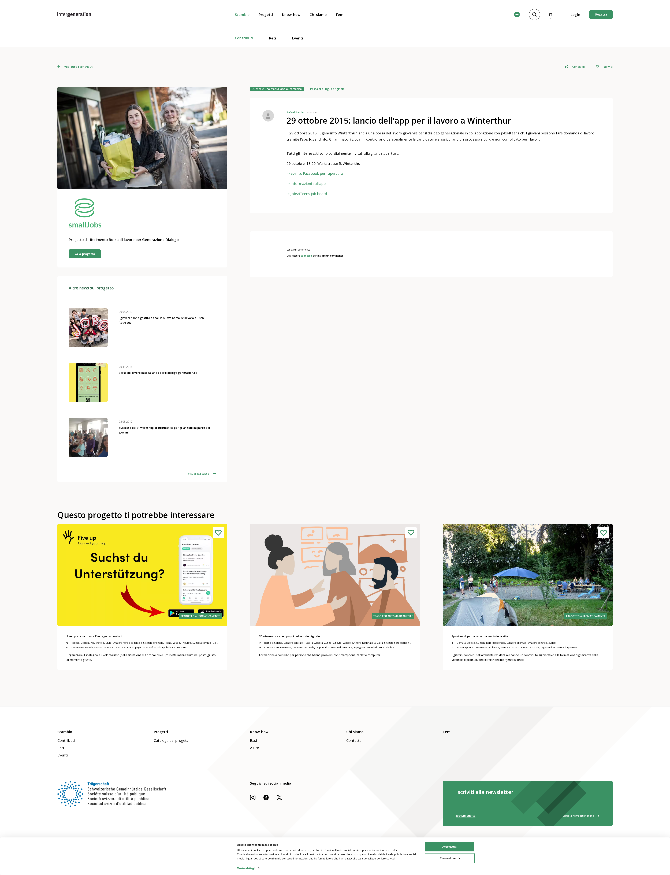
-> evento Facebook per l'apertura (314, 173)
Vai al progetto (85, 254)
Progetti (266, 14)
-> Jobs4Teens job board (306, 193)
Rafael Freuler (301, 112)
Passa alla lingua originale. (327, 89)
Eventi (297, 38)
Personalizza (448, 857)
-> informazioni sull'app (306, 183)
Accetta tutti (449, 846)
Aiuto (254, 747)
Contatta (354, 740)
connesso (306, 255)
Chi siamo (318, 14)
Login (575, 14)
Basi (253, 740)
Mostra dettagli (246, 868)
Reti (272, 38)
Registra (601, 14)
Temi (340, 14)
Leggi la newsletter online (578, 815)
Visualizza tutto (198, 474)
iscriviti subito (465, 816)
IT (550, 14)
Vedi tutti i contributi (78, 67)
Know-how (291, 14)
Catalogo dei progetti (171, 740)
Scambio (242, 14)
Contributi (244, 37)
